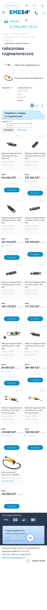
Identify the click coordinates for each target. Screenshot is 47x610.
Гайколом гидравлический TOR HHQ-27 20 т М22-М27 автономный (11, 410)
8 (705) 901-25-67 (23, 26)
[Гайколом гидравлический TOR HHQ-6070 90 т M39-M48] (11, 144)
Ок (30, 537)
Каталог (15, 21)
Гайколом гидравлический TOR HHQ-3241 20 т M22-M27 (11, 220)
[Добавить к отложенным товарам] (21, 136)
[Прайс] (42, 106)
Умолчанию (23, 91)
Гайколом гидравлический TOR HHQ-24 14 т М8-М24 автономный (35, 410)
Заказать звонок (12, 5)
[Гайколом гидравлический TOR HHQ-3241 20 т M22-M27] (12, 209)
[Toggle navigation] (3, 12)
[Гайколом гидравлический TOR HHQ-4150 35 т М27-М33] (35, 334)
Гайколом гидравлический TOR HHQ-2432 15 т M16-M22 (35, 220)
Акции (20, 100)
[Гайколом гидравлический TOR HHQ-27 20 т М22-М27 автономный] (11, 399)
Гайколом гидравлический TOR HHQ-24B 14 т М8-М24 (11, 346)
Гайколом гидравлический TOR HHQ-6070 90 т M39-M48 (11, 156)
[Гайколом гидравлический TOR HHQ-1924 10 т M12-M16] (12, 273)
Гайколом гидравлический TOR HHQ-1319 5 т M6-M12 (35, 285)
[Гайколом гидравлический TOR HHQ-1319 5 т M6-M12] (35, 273)
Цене (20, 94)
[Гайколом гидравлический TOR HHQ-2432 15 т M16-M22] (35, 209)
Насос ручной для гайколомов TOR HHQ (10, 473)
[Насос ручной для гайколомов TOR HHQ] (11, 463)
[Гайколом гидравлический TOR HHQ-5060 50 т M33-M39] (35, 144)
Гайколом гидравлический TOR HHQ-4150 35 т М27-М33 (35, 346)
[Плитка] (32, 106)
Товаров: (6, 87)
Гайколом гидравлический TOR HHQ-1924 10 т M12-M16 (11, 285)
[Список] (37, 106)
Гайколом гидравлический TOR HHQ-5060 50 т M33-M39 (35, 156)
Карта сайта (38, 561)
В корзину (12, 190)
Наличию (22, 97)
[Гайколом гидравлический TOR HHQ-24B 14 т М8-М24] (11, 334)
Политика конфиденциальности (13, 558)
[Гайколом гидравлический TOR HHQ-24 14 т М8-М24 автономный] (35, 399)
